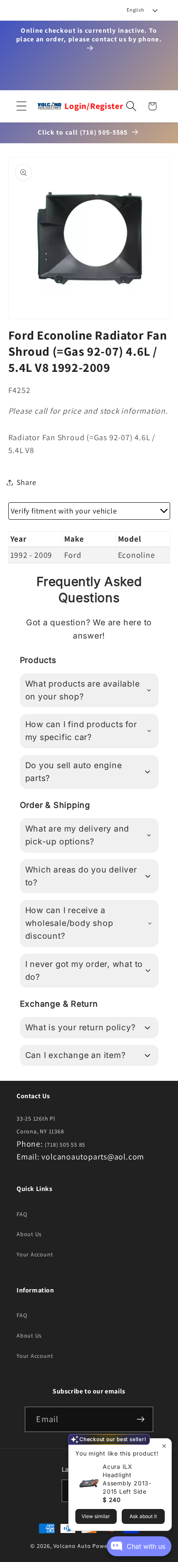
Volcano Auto (72, 1546)
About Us (29, 1234)
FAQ (22, 1214)
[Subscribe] (141, 1419)
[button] (21, 106)
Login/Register (94, 106)
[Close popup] (164, 1446)
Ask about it (143, 1516)
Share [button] (26, 482)
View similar (96, 1516)
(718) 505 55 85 (65, 1144)
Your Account (35, 1254)
